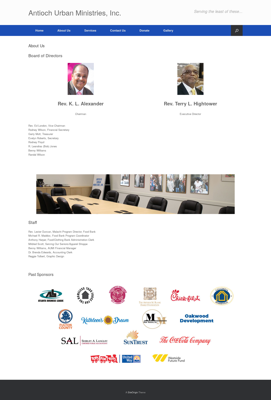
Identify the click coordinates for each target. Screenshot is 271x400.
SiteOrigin (133, 392)
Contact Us (118, 30)
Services (90, 30)
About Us (63, 30)
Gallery (168, 30)
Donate (144, 30)
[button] (237, 30)
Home (39, 30)
